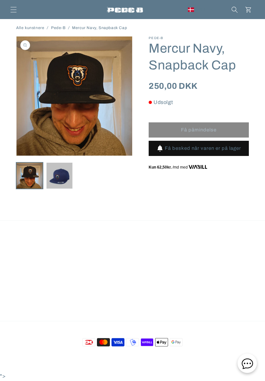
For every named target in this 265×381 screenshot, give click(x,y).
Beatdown (121, 357)
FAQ (21, 252)
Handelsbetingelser (53, 252)
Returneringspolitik (143, 252)
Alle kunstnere (30, 28)
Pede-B (58, 28)
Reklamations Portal (224, 252)
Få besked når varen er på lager (203, 148)
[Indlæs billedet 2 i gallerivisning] (59, 175)
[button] (13, 10)
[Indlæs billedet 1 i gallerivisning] (29, 175)
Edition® (160, 357)
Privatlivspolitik (132, 267)
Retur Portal (183, 252)
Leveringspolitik (98, 252)
